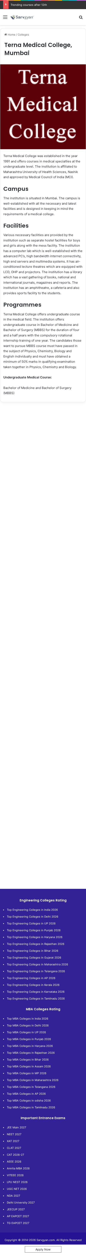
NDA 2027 (13, 1195)
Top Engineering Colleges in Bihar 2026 (32, 950)
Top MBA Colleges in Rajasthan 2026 (31, 1052)
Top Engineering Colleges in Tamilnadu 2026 (36, 998)
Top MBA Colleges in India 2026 (27, 1018)
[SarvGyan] (22, 17)
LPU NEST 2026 (17, 1182)
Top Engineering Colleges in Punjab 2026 (34, 930)
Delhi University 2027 (21, 1202)
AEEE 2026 (14, 1161)
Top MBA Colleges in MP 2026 (26, 1073)
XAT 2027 (13, 1141)
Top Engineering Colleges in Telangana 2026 (36, 971)
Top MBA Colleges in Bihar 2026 (28, 1059)
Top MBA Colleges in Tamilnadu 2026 (31, 1107)
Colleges (23, 34)
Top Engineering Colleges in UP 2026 (31, 923)
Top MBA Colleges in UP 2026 (26, 1032)
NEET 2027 (14, 1134)
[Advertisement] (43, 451)
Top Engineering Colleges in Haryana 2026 (34, 937)
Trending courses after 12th (29, 4)
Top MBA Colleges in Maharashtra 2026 (32, 1080)
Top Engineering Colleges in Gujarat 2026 (34, 957)
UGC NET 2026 (17, 1188)
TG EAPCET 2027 (18, 1223)
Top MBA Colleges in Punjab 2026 (29, 1039)
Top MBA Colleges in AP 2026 (26, 1093)
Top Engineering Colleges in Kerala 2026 (33, 984)
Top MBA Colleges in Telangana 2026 (31, 1086)
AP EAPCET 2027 (18, 1216)
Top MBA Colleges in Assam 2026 (29, 1066)
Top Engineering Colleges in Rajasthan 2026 (35, 944)
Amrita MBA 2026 (18, 1168)
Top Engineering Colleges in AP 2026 (31, 978)
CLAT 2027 (14, 1148)
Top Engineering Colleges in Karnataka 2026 (35, 991)
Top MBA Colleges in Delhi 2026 (28, 1025)
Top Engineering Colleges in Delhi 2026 (32, 916)
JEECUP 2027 (16, 1209)
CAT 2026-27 (15, 1154)
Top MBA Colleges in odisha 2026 (29, 1100)
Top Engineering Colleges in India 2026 (32, 909)
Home (11, 34)
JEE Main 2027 (16, 1127)
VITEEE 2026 (15, 1175)
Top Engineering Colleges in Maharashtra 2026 (37, 964)
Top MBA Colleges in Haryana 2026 (30, 1046)
